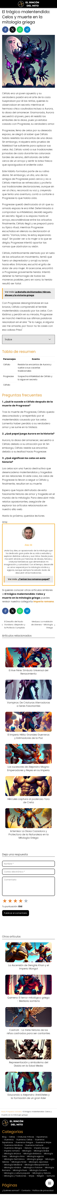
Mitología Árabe (41, 1150)
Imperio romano (12, 1150)
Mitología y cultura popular (17, 1173)
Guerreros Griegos (24, 1142)
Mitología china (17, 1156)
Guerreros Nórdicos (13, 1145)
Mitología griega (35, 1159)
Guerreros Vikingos (13, 1148)
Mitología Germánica (14, 1159)
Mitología (26, 1150)
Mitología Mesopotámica (37, 1164)
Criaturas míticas (25, 1137)
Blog (4, 1137)
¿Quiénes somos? (10, 1190)
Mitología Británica (32, 1153)
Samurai (51, 1176)
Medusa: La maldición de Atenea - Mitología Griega (42, 624)
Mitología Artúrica (12, 1153)
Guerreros (9, 1139)
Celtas (12, 1137)
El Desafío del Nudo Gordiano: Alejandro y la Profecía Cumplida (14, 624)
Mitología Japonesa (38, 1162)
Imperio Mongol (41, 1148)
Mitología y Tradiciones (15, 1176)
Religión (40, 1176)
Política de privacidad (42, 1190)
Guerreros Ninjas (43, 1142)
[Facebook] (5, 29)
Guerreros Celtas (24, 1139)
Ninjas (31, 1176)
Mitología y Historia (41, 1173)
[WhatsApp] (20, 29)
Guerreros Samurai (34, 1145)
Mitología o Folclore (33, 1167)
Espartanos (42, 1137)
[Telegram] (27, 29)
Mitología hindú (19, 1162)
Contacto (25, 1190)
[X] (12, 29)
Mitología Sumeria (38, 1170)
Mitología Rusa (20, 1170)
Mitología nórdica (12, 1167)
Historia (28, 1148)
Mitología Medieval (13, 1164)
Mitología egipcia (35, 1156)
